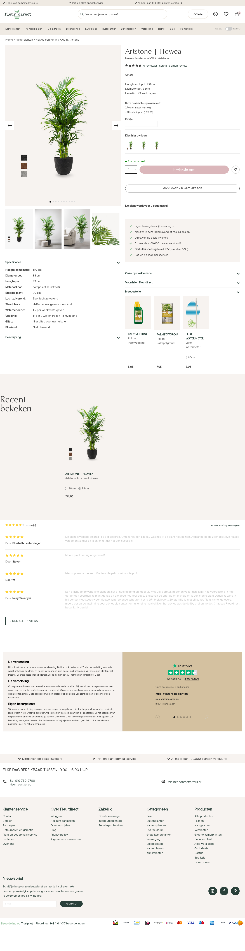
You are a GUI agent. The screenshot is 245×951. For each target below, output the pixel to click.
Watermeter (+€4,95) (139, 107)
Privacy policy (59, 835)
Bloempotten (155, 844)
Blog (53, 830)
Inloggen (56, 816)
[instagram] (212, 891)
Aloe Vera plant (204, 844)
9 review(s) (150, 66)
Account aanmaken (63, 821)
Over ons (8, 844)
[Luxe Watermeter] (196, 312)
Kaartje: (129, 119)
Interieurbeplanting (110, 821)
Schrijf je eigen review (173, 66)
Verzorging (153, 839)
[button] (50, 202)
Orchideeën (201, 848)
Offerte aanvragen (109, 816)
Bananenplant (203, 839)
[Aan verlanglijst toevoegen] (236, 170)
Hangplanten (202, 825)
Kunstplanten (155, 853)
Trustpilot (27, 923)
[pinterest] (235, 891)
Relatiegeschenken (110, 825)
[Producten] (215, 14)
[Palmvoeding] (138, 312)
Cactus (198, 853)
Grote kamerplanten (159, 835)
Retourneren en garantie (18, 830)
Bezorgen (9, 825)
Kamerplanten (24, 40)
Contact (8, 816)
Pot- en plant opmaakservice (87, 3)
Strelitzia (199, 857)
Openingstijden (60, 825)
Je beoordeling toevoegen (225, 525)
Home (9, 40)
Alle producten (203, 816)
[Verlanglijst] (226, 14)
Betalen (7, 821)
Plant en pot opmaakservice (20, 835)
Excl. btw (236, 28)
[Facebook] (224, 891)
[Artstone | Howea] (92, 432)
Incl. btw (218, 28)
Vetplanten (201, 830)
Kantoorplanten (156, 825)
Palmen (199, 821)
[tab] (27, 836)
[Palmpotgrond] (167, 313)
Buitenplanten (155, 821)
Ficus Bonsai (202, 862)
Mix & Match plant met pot (182, 188)
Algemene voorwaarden (66, 839)
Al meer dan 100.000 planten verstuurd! (160, 3)
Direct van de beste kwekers (22, 3)
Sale (149, 816)
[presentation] (9, 125)
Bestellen (9, 839)
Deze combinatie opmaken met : (143, 103)
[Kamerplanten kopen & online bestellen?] (18, 14)
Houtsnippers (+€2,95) (140, 112)
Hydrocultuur (155, 830)
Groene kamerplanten (208, 835)
